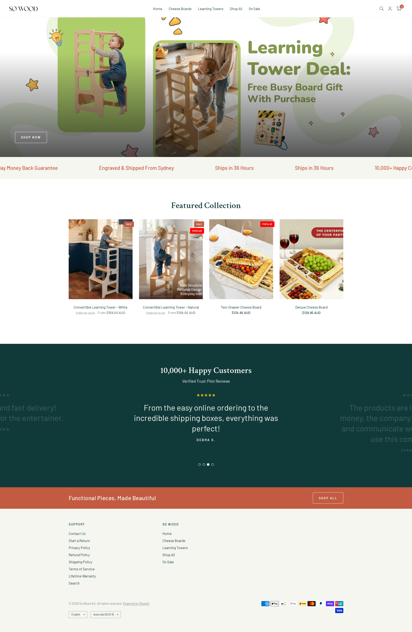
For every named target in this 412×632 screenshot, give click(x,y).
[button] (31, 137)
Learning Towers (210, 8)
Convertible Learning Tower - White (100, 307)
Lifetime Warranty (82, 576)
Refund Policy (79, 555)
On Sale (254, 8)
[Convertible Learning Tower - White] (101, 259)
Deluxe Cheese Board (311, 307)
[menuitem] (157, 8)
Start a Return (79, 540)
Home (157, 8)
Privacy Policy (79, 547)
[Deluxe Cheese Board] (312, 259)
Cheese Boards (180, 8)
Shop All (236, 8)
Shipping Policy (80, 562)
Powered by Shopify (136, 603)
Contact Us (77, 533)
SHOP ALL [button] (328, 498)
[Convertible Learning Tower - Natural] (171, 259)
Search (74, 583)
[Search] (381, 8)
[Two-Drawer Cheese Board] (241, 259)
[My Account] (390, 8)
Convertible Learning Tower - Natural (171, 307)
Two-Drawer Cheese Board (241, 307)
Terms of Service (82, 569)
